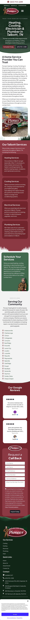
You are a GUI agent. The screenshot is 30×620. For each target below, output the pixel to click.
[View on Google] (15, 412)
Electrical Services (12, 205)
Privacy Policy (19, 617)
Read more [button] (15, 408)
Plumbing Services (12, 224)
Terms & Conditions (13, 507)
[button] (28, 601)
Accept (15, 614)
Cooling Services (11, 181)
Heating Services (11, 158)
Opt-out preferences (11, 617)
